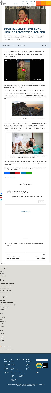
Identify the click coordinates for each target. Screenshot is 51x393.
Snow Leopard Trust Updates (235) (7, 302)
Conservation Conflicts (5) (5, 285)
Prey (12, 367)
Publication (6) (3, 275)
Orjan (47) (2, 319)
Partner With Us (7, 361)
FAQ (4, 371)
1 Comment (44, 45)
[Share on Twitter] (1, 195)
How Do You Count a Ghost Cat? (7, 349)
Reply (41, 201)
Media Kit (5, 373)
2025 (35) (2, 336)
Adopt (43, 3)
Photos (31, 1)
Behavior (13, 364)
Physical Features (14, 362)
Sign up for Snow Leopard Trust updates (22, 375)
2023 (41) (2, 340)
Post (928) (2, 271)
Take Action (32, 4)
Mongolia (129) (3, 317)
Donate (38, 3)
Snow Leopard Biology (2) (5, 290)
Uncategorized (13, 177)
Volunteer (13, 380)
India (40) (2, 326)
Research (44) (3, 321)
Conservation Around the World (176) (8, 304)
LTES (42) (2, 323)
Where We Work (29, 361)
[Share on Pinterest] (1, 197)
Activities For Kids (14, 369)
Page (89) (2, 273)
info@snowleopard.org (21, 385)
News (27, 1)
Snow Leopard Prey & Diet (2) (6, 292)
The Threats (23, 4)
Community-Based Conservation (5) (8, 283)
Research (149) (3, 309)
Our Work (28, 4)
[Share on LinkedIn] (1, 199)
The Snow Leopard (16, 4)
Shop (48, 3)
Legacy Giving (13, 377)
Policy (27, 368)
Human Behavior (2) (4, 288)
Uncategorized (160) (4, 307)
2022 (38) (2, 342)
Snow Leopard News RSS (6, 346)
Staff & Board (6, 363)
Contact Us (6, 369)
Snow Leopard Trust (9, 45)
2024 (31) (2, 338)
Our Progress (28, 369)
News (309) (2, 300)
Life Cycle (13, 365)
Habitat (12, 368)
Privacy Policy (6, 372)
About (23, 1)
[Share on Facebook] (1, 193)
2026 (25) (2, 333)
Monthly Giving (14, 379)
